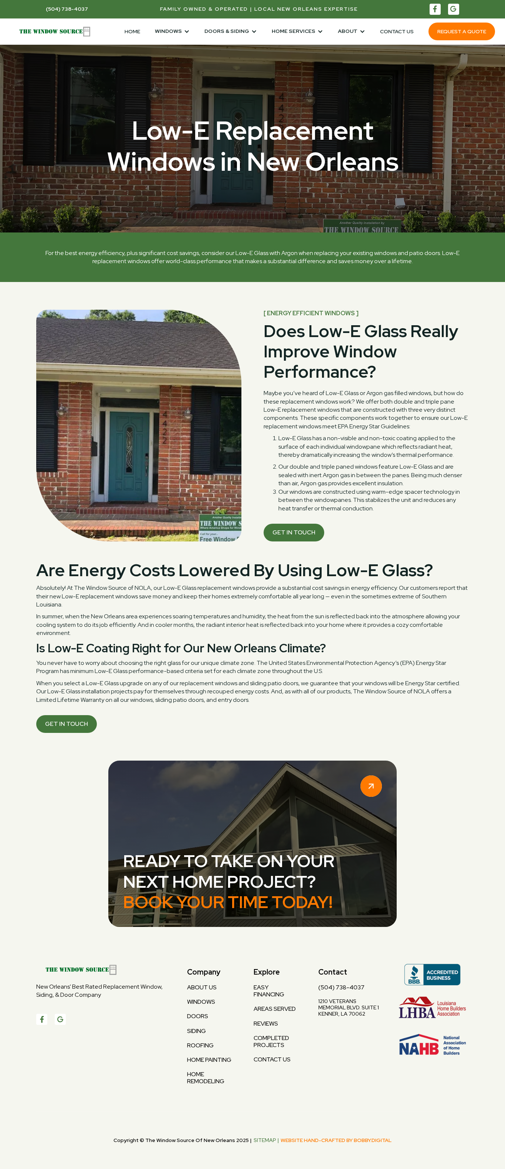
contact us (272, 1059)
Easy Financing (269, 990)
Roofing (200, 1045)
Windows (201, 1002)
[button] (172, 31)
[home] (51, 31)
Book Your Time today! (228, 902)
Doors (197, 1016)
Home (132, 31)
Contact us (397, 31)
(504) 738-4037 (341, 987)
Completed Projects (271, 1041)
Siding (196, 1031)
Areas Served (275, 1009)
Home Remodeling (205, 1077)
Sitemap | (266, 1140)
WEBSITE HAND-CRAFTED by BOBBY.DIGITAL (336, 1140)
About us (202, 987)
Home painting (209, 1060)
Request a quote (461, 31)
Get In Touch (293, 532)
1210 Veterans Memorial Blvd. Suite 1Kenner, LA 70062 (348, 1007)
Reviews (266, 1023)
